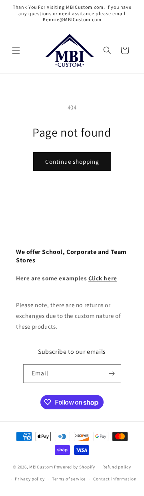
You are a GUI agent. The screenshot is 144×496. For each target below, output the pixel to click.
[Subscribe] (112, 373)
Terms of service (69, 479)
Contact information (114, 479)
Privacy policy (29, 479)
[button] (16, 50)
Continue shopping (72, 161)
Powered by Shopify (74, 467)
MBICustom (41, 467)
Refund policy (116, 467)
